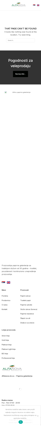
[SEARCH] (33, 40)
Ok (21, 422)
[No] (38, 416)
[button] (3, 5)
